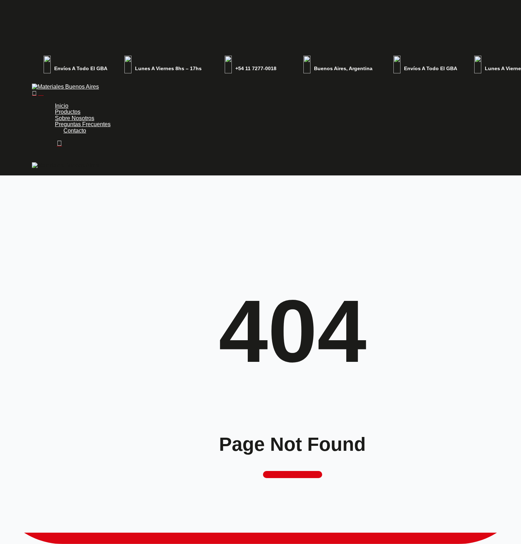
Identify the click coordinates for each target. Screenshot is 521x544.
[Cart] (41, 93)
